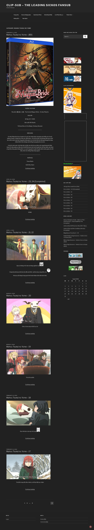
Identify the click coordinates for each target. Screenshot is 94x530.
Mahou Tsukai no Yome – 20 (18, 295)
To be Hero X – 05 (74, 233)
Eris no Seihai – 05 (68, 205)
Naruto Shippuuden (26, 14)
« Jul (68, 299)
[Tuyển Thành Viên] (72, 178)
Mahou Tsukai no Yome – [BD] (19, 35)
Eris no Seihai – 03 (68, 211)
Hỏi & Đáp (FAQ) (48, 14)
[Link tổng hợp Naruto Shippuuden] (72, 73)
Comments (44, 522)
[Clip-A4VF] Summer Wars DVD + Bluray (77, 225)
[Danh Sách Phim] (72, 63)
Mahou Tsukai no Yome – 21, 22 (20, 232)
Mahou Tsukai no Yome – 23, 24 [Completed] (25, 181)
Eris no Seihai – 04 (68, 208)
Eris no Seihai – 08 (68, 197)
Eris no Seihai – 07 (68, 200)
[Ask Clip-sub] (72, 81)
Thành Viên (69, 14)
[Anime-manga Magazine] (72, 112)
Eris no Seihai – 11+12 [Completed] (72, 189)
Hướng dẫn (16, 18)
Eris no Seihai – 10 (68, 192)
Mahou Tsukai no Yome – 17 (18, 451)
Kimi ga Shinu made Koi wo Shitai (71, 186)
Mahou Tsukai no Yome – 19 (18, 346)
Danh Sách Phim (37, 14)
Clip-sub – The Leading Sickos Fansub (38, 5)
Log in (7, 519)
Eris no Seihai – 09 (68, 194)
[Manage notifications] (90, 527)
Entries (43, 519)
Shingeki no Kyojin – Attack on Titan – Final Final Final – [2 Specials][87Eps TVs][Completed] (74, 221)
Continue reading (30, 168)
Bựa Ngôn (25, 18)
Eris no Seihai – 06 (68, 203)
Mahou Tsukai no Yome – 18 (18, 397)
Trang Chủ (16, 14)
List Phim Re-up (59, 14)
